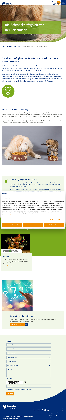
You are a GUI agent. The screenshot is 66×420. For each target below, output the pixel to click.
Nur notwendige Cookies (12, 225)
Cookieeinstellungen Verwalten (11, 418)
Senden (10, 393)
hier (31, 389)
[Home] (7, 3)
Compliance (27, 416)
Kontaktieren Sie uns (16, 324)
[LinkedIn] (43, 410)
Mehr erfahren (7, 266)
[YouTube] (45, 410)
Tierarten (9, 46)
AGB (32, 416)
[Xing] (48, 410)
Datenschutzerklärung (16, 215)
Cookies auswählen (55, 220)
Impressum (6, 416)
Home (3, 46)
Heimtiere (17, 46)
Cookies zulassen (54, 225)
